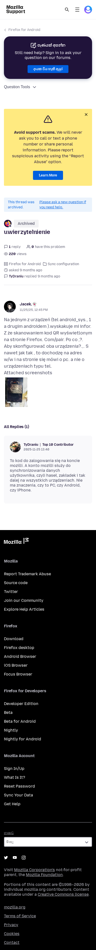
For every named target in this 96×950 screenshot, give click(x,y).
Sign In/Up (14, 768)
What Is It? (14, 777)
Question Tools (17, 87)
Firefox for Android (24, 30)
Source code (16, 582)
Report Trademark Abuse (27, 574)
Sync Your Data (18, 795)
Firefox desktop (19, 647)
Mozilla (16, 542)
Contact (11, 942)
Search (67, 10)
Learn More (48, 175)
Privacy (11, 924)
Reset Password (19, 786)
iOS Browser (16, 665)
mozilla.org (14, 907)
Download (13, 638)
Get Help (12, 804)
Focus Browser (18, 674)
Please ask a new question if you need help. (62, 204)
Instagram (24, 858)
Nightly (11, 730)
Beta (8, 712)
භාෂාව (9, 833)
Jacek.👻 (28, 304)
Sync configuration (63, 264)
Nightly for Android (22, 739)
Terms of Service (20, 916)
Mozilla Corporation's (34, 869)
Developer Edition (21, 703)
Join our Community (23, 600)
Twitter (11, 591)
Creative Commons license (63, 894)
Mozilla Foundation (44, 874)
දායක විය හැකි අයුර (48, 69)
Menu (77, 10)
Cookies (11, 933)
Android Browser (20, 656)
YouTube (15, 858)
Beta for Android (20, 721)
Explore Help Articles (24, 609)
